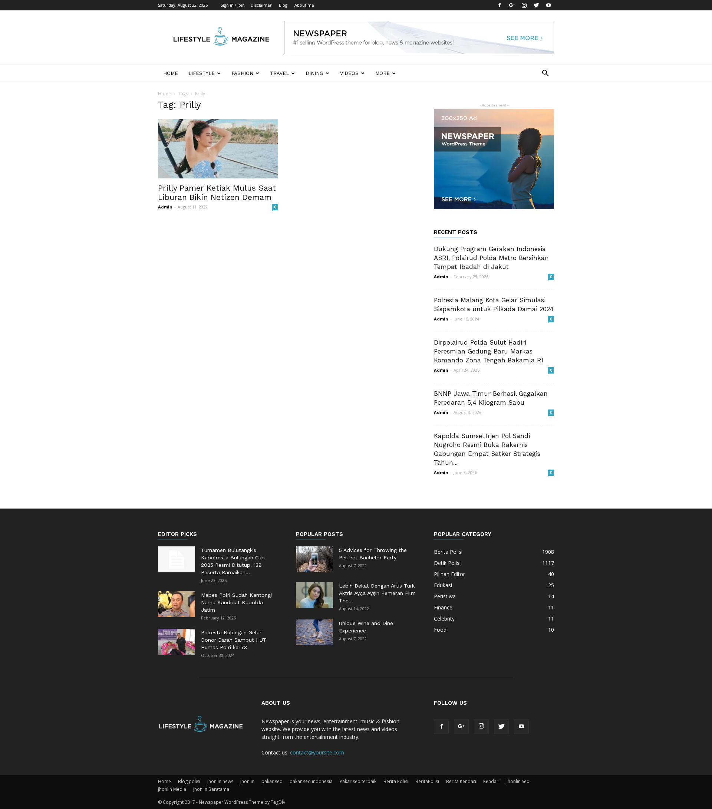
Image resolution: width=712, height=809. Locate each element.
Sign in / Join (233, 5)
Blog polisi (189, 781)
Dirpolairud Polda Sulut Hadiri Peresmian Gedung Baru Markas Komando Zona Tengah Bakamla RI (488, 351)
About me (304, 5)
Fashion (242, 73)
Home (170, 73)
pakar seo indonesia (311, 781)
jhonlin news (220, 781)
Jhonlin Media (172, 789)
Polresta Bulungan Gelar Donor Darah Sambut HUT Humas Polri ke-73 (234, 639)
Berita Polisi (395, 781)
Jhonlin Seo (518, 781)
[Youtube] (548, 5)
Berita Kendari (461, 781)
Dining (314, 73)
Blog (283, 5)
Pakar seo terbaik (358, 781)
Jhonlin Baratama (211, 789)
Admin (165, 207)
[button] (545, 74)
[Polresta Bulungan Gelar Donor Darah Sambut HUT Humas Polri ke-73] (176, 642)
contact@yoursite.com (317, 752)
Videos (349, 73)
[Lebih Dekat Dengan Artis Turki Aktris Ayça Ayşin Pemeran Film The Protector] (314, 595)
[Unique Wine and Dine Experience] (314, 632)
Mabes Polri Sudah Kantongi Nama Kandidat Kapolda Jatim (236, 602)
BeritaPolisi (427, 781)
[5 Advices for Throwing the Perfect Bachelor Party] (314, 559)
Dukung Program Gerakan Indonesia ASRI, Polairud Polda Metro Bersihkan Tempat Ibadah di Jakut (491, 257)
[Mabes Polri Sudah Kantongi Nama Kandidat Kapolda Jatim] (176, 604)
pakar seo (272, 781)
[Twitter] (536, 5)
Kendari (491, 781)
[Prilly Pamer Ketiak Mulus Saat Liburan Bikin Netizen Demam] (218, 148)
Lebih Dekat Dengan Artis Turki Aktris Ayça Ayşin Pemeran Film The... (377, 593)
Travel (279, 73)
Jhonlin (247, 781)
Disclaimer (261, 5)
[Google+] (511, 5)
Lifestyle (201, 73)
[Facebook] (499, 5)
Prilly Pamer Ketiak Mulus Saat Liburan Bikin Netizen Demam (217, 192)
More (382, 73)
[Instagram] (524, 5)
